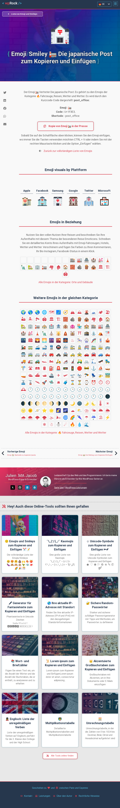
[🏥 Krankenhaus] (30, 260)
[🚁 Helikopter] (100, 375)
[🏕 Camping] (100, 312)
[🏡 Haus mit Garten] (30, 267)
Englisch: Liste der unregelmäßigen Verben (20, 723)
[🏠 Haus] (65, 267)
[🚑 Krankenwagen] (44, 354)
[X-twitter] (13, 487)
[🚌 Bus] (107, 347)
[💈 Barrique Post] (100, 340)
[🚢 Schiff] (51, 375)
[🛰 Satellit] (37, 382)
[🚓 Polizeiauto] (58, 354)
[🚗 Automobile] (86, 354)
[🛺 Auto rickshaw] (79, 361)
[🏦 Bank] (37, 260)
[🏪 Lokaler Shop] (58, 260)
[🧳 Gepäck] (65, 382)
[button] (115, 3)
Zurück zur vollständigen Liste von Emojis (68, 150)
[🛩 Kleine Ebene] (65, 375)
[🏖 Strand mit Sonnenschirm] (107, 312)
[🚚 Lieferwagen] (23, 361)
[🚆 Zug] (51, 347)
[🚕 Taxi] (72, 354)
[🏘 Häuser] (51, 267)
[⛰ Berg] (79, 312)
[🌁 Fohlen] (107, 333)
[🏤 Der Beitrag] (23, 260)
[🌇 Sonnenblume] (58, 340)
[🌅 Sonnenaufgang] (44, 340)
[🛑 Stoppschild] (79, 368)
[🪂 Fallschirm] (86, 375)
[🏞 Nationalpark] (37, 319)
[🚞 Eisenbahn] (93, 347)
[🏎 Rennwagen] (44, 361)
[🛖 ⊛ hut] (93, 267)
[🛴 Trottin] (93, 361)
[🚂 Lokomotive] (23, 347)
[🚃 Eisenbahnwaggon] (30, 347)
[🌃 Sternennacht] (23, 340)
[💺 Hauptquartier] (93, 375)
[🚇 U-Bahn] (58, 347)
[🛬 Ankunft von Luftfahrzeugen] (79, 375)
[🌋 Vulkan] (86, 312)
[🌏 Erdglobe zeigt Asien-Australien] (37, 312)
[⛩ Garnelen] (79, 333)
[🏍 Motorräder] (51, 361)
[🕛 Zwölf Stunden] (30, 389)
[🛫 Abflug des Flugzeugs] (72, 375)
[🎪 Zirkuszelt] (107, 340)
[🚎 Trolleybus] (30, 354)
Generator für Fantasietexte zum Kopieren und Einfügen (20, 607)
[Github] (20, 487)
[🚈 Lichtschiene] (65, 347)
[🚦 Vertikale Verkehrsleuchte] (72, 368)
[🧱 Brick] (72, 267)
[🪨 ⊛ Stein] (79, 267)
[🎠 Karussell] (79, 340)
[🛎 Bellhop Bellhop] (58, 382)
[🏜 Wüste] (23, 319)
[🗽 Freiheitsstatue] (23, 267)
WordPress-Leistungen (76, 487)
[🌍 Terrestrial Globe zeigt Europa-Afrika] (23, 312)
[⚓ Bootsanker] (93, 368)
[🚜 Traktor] (37, 361)
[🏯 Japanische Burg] (86, 260)
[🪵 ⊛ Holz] (86, 267)
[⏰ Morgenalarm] (93, 382)
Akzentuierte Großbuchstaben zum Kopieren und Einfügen (100, 665)
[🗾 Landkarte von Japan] (58, 312)
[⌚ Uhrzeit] (86, 382)
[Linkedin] (27, 487)
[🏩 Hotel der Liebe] (51, 260)
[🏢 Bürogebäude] (37, 267)
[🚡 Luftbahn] (30, 382)
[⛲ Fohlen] (93, 333)
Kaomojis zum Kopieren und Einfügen (60, 545)
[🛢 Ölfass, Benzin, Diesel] (44, 368)
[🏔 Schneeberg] (72, 312)
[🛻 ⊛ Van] (107, 354)
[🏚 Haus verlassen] (58, 267)
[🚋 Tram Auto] (100, 347)
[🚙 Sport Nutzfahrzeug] (100, 354)
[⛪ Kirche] (51, 333)
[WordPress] (34, 487)
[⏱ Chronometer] (100, 382)
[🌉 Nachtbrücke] (65, 340)
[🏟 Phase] (65, 274)
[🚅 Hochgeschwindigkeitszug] (44, 347)
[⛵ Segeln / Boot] (100, 368)
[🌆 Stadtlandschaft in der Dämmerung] (51, 340)
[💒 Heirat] (100, 260)
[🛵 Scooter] (58, 361)
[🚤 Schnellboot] (23, 375)
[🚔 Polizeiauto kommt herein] (65, 354)
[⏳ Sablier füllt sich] (79, 382)
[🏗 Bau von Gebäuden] (107, 267)
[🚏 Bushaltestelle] (23, 368)
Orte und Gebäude (65, 282)
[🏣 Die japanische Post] (44, 267)
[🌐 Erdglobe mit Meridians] (44, 312)
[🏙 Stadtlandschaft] (30, 340)
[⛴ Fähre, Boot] (37, 375)
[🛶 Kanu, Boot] (107, 368)
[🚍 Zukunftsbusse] (23, 354)
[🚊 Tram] (79, 347)
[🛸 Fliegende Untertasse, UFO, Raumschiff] (51, 382)
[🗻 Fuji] (93, 312)
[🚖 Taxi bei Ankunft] (79, 354)
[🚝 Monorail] (86, 347)
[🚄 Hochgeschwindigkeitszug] (37, 347)
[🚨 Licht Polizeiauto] (58, 368)
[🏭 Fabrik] (79, 260)
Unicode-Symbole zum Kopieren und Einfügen (100, 545)
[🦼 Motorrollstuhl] (72, 361)
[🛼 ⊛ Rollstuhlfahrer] (107, 361)
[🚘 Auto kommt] (93, 354)
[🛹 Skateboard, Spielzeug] (100, 361)
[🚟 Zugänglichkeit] (107, 375)
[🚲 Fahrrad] (86, 361)
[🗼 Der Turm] (107, 260)
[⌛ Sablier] (72, 382)
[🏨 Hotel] (44, 260)
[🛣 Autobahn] (30, 368)
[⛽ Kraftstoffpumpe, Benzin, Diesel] (51, 368)
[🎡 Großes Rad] (86, 340)
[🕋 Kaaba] (86, 333)
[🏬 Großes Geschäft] (72, 260)
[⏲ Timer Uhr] (107, 382)
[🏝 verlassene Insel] (30, 319)
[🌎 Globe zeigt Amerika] (30, 312)
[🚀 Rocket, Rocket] (44, 382)
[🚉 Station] (72, 347)
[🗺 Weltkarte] (51, 312)
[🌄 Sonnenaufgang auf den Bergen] (37, 340)
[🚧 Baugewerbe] (86, 368)
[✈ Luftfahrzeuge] (58, 375)
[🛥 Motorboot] (44, 375)
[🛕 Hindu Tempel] (65, 333)
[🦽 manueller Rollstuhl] (65, 361)
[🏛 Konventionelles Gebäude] (100, 267)
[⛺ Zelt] (100, 333)
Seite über (59, 487)
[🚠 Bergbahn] (23, 382)
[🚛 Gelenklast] (30, 361)
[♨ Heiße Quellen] (72, 340)
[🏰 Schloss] (93, 260)
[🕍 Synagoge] (72, 333)
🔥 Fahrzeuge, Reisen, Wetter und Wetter (65, 432)
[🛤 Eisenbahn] (37, 368)
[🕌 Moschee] (58, 333)
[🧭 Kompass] (65, 312)
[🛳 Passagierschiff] (30, 375)
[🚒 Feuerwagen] (51, 354)
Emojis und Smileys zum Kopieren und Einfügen (20, 545)
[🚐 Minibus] (37, 354)
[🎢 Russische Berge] (93, 340)
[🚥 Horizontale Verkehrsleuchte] (65, 368)
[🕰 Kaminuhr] (23, 389)
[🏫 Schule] (65, 260)
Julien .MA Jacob (21, 475)
